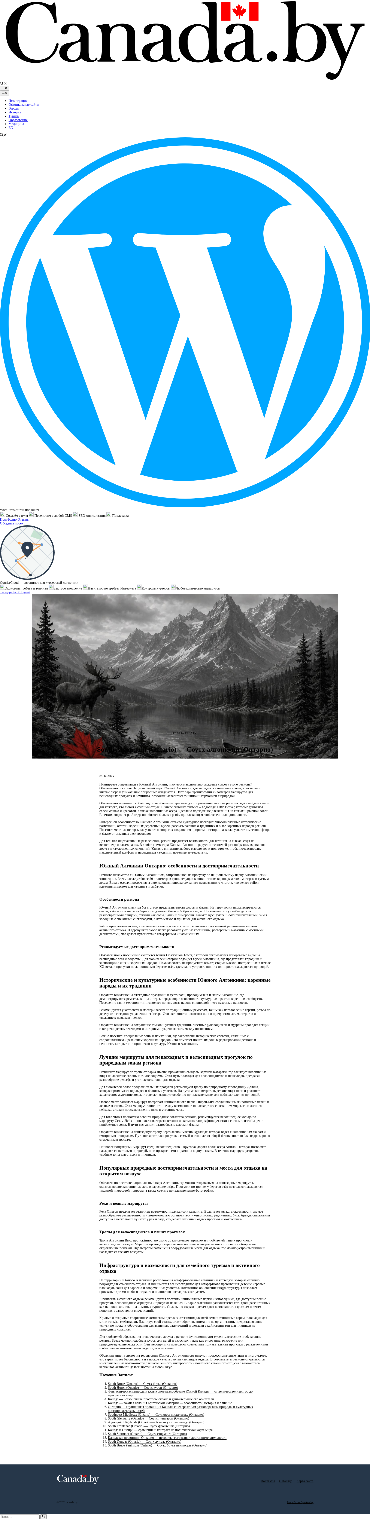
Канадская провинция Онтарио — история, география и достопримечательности (167, 1437)
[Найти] (43, 1516)
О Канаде (285, 1481)
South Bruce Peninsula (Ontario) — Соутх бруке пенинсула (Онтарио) (157, 1445)
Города (14, 108)
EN (11, 127)
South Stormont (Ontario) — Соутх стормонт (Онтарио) (147, 1434)
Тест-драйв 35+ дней (15, 592)
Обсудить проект (12, 523)
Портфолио (8, 519)
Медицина (16, 124)
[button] (3, 84)
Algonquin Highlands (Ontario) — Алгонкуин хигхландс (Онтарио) (156, 1422)
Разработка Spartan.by (300, 1502)
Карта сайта (305, 1481)
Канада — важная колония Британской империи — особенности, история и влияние (170, 1403)
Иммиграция (18, 100)
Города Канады (185, 733)
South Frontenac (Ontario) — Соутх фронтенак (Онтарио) (149, 1426)
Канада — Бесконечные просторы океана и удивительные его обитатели (161, 1399)
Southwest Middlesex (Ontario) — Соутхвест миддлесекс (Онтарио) (156, 1414)
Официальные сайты (24, 104)
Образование (18, 120)
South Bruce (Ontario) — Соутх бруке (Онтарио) (142, 1383)
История (15, 112)
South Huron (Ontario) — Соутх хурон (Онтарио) (143, 1387)
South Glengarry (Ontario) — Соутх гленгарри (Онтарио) (148, 1418)
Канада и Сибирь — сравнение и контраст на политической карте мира (160, 1430)
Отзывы (23, 519)
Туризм (14, 116)
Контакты (268, 1481)
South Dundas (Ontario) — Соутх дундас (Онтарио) (144, 1441)
